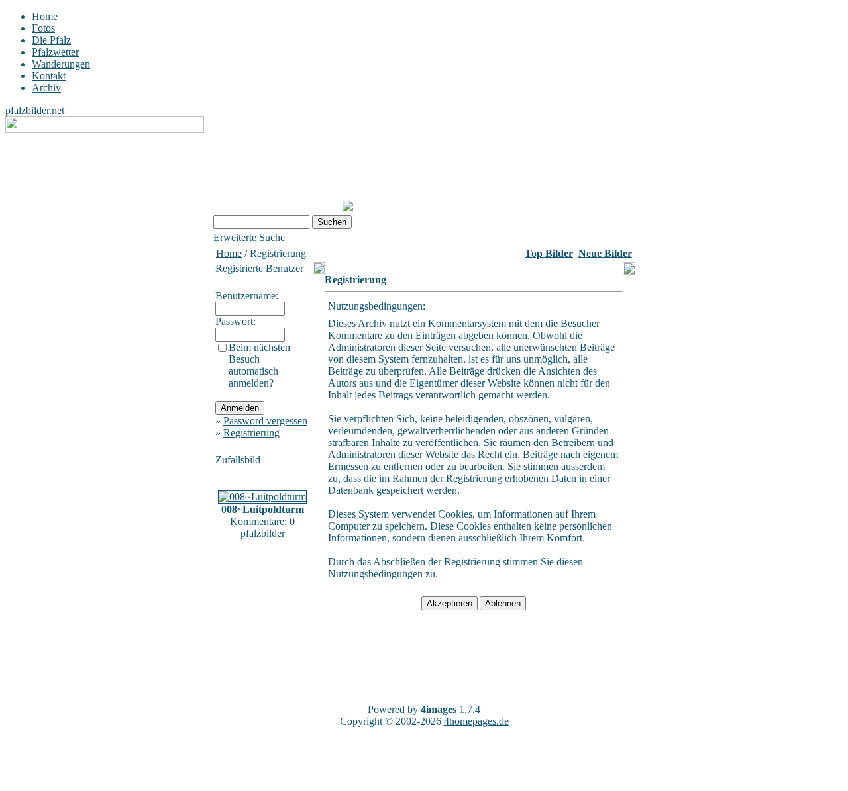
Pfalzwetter (55, 52)
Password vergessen (265, 420)
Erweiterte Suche (249, 237)
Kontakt (49, 75)
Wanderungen (61, 64)
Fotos (43, 28)
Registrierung (251, 432)
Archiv (46, 87)
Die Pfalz (51, 40)
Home (45, 16)
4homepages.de (476, 721)
